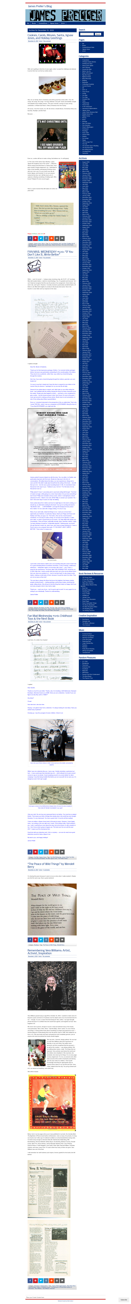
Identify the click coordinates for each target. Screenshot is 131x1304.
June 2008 (85, 566)
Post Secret (85, 619)
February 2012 (86, 484)
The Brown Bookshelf (88, 605)
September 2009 (87, 538)
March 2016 (85, 393)
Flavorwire (85, 665)
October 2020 (86, 290)
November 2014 (86, 423)
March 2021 (85, 281)
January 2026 (86, 175)
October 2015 (86, 402)
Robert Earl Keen (56, 245)
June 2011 (85, 499)
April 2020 (85, 302)
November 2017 (86, 356)
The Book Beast (86, 676)
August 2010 (85, 518)
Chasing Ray (86, 592)
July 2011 (85, 497)
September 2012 (87, 471)
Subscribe (124, 1300)
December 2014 (86, 421)
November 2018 (86, 333)
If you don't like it (42, 609)
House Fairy (85, 104)
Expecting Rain (86, 641)
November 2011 (86, 490)
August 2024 (85, 205)
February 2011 (86, 507)
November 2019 (86, 311)
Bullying (36, 607)
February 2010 (86, 529)
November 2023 (86, 221)
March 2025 (85, 192)
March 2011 (85, 505)
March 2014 (85, 438)
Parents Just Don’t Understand (91, 674)
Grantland (85, 668)
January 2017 (86, 374)
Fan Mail (47, 607)
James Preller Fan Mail (54, 609)
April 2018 (85, 346)
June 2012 (85, 477)
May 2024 (85, 210)
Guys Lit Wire (86, 593)
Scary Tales (85, 132)
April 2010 (85, 525)
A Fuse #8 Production (88, 579)
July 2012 (85, 475)
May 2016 (85, 389)
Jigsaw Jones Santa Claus (44, 245)
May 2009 (85, 546)
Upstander (85, 153)
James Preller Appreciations (59, 1286)
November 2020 (86, 289)
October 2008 (86, 559)
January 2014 (86, 441)
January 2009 (86, 553)
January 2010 (86, 531)
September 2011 (87, 494)
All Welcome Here (87, 63)
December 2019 (86, 309)
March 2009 (85, 550)
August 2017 (85, 361)
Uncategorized (86, 151)
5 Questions (85, 60)
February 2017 (86, 372)
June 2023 (85, 231)
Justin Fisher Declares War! (90, 112)
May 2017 (85, 367)
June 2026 (85, 165)
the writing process (87, 149)
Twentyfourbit (86, 652)
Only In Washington (87, 127)
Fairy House (85, 91)
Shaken (84, 136)
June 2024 (85, 208)
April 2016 (85, 391)
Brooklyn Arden (86, 590)
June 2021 (85, 275)
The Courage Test (87, 142)
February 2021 (86, 283)
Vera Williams (38, 1288)
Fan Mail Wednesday (55, 857)
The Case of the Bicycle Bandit (37, 858)
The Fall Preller (49, 610)
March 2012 (85, 482)
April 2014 (85, 436)
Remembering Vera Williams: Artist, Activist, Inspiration (49, 952)
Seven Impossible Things (89, 603)
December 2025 (86, 177)
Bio (61, 7)
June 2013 (85, 454)
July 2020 (85, 296)
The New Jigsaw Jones (51, 858)
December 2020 (86, 287)
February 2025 (86, 193)
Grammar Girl (86, 667)
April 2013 (85, 458)
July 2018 (85, 341)
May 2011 (85, 501)
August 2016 (85, 384)
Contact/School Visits (78, 7)
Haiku (84, 101)
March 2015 (85, 415)
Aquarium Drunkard (87, 637)
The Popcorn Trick (87, 678)
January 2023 (86, 240)
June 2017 (85, 365)
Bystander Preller (33, 609)
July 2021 (85, 274)
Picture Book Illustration (89, 599)
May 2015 (85, 412)
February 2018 (86, 350)
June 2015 (85, 410)
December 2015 (86, 399)
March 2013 (85, 460)
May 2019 (85, 322)
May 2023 (85, 233)
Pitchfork (84, 647)
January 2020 (86, 307)
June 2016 (85, 387)
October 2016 (86, 380)
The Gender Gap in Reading (90, 145)
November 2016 (86, 378)
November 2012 (86, 467)
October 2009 (86, 536)
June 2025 (85, 186)
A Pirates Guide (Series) (89, 62)
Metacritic (85, 670)
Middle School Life (87, 114)
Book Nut (85, 588)
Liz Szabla (63, 609)
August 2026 (85, 162)
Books (67, 7)
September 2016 (87, 382)
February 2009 (86, 551)
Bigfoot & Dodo (86, 76)
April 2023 (85, 234)
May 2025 (85, 188)
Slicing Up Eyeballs (87, 650)
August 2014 (85, 428)
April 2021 (85, 279)
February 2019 (86, 328)
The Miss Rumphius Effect (89, 606)
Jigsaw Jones (91, 7)
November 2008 (86, 557)
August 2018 (85, 339)
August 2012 (85, 473)
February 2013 (86, 462)
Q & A (100, 7)
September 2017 (87, 359)
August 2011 (85, 495)
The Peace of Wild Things (49, 945)
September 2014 (87, 426)
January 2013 (86, 464)
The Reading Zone (87, 608)
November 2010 (86, 512)
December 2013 (86, 443)
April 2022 (85, 257)
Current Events (86, 86)
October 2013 (86, 447)
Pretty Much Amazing (88, 648)
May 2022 (85, 255)
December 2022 (86, 242)
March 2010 (85, 527)
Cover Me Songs (87, 639)
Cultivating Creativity (88, 84)
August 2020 (85, 294)
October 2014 (86, 425)
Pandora (84, 645)
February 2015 (86, 417)
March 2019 (85, 326)
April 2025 (85, 190)
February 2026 (86, 173)
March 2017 (85, 371)
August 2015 (85, 406)
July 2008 (85, 564)
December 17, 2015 (33, 257)
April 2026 (85, 169)
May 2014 (85, 434)
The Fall (52, 607)
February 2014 (86, 440)
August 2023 (85, 227)
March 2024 (85, 214)
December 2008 (86, 555)
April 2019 (85, 324)
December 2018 (86, 331)
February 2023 (86, 238)
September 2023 (87, 225)
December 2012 (86, 466)
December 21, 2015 (33, 41)
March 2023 (85, 236)
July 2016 (85, 385)
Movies (84, 117)
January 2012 (86, 486)
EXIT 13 (84, 89)
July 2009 (85, 542)
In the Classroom (87, 106)
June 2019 (85, 320)
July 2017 (85, 363)
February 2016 (86, 395)
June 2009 (85, 544)
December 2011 (86, 488)
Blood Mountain (86, 78)
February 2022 (86, 261)
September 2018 (87, 337)
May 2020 (85, 300)
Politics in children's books (43, 1287)
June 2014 (85, 432)
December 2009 (86, 533)
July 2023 (85, 229)
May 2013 (85, 456)
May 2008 (85, 568)
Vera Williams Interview (49, 1288)
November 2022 (86, 244)
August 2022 (85, 249)
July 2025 (85, 184)
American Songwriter (88, 635)
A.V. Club (85, 661)
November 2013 (86, 445)
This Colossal (86, 625)
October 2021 (86, 268)
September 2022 (87, 247)
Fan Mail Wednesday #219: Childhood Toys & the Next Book (50, 617)
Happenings (85, 103)
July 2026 (85, 164)
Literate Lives (86, 597)
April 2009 (85, 548)
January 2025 (86, 195)
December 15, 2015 (33, 621)
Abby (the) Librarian (88, 583)
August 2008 (85, 563)
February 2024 (86, 216)
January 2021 (86, 285)
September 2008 (87, 561)
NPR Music (85, 672)
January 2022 (86, 262)
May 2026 (85, 167)
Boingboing (85, 663)
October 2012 (86, 469)
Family (84, 93)
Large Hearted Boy (87, 643)
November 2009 (86, 535)
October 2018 (86, 335)
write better (56, 610)
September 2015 (87, 404)
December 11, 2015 (33, 869)
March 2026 (85, 171)
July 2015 (85, 408)
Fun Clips (85, 97)
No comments (47, 257)
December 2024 (86, 197)
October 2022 (86, 246)
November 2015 (86, 400)
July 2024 (85, 206)
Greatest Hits (86, 99)
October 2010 (86, 514)
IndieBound (85, 595)
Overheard (85, 129)
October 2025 (86, 180)
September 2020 (87, 292)
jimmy (40, 41)
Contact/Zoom (43, 23)
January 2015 (86, 419)
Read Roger (85, 601)
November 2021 (86, 266)
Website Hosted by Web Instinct (65, 1301)
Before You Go (86, 71)
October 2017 (86, 357)
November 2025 (86, 179)
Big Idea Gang (86, 75)
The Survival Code (87, 147)
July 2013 (85, 453)
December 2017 (86, 354)
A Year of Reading (87, 581)
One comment (47, 41)
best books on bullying (64, 607)
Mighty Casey (86, 116)
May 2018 (85, 344)
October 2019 (86, 313)
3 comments (46, 869)
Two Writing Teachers (88, 610)
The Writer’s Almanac (88, 623)
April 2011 (85, 503)
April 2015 (85, 413)
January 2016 (86, 397)
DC (83, 88)
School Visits (85, 134)
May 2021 (85, 277)
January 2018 (86, 352)
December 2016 (86, 376)
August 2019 (85, 316)
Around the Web (87, 69)
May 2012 (85, 479)
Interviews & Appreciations (41, 1286)
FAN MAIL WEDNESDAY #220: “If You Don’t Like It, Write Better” (50, 253)
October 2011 (86, 492)
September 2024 (87, 203)
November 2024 (86, 199)
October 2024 (86, 201)
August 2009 (85, 540)
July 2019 (85, 318)
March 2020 (85, 303)
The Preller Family (63, 858)
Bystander (41, 607)
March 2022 (85, 259)
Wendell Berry (60, 945)
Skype (84, 140)
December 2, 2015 (33, 956)
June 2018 (85, 343)
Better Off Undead (87, 73)
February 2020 (86, 305)
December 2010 (86, 510)
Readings (36, 945)
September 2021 (87, 270)
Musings (84, 121)
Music (43, 243)
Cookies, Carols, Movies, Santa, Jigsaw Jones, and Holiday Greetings (50, 37)
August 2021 (85, 272)
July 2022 (85, 251)
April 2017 (85, 369)
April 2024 (85, 212)
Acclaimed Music (87, 634)
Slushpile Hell (86, 621)
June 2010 (85, 522)
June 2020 (85, 298)
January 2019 (86, 330)
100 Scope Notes (87, 577)
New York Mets (86, 123)
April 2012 (85, 481)
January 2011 (86, 509)
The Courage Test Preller (38, 610)
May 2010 (85, 523)
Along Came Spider (87, 65)
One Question (86, 125)
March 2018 (85, 348)
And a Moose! (86, 67)
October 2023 (86, 223)
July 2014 (85, 430)
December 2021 (86, 264)
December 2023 (86, 220)
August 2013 (85, 451)
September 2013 (87, 449)
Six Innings (85, 138)
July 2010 (85, 520)
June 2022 (85, 253)
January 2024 (86, 218)
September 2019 (87, 315)
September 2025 (87, 182)
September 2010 (87, 516)
